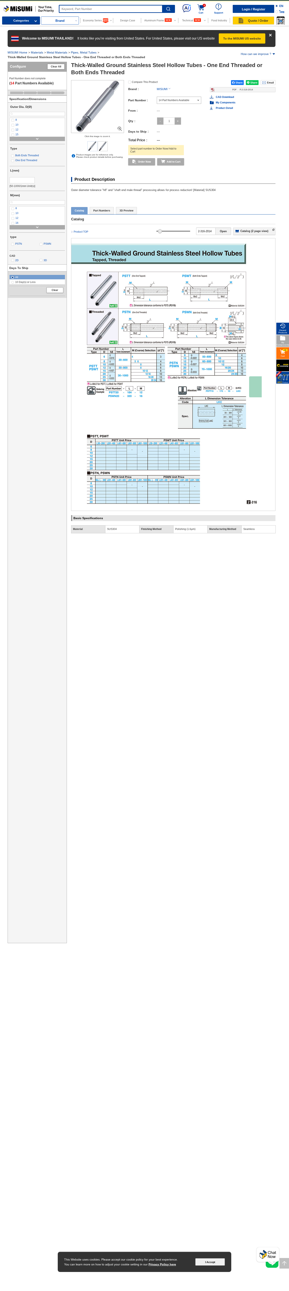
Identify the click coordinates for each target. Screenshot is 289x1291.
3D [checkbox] (45, 260)
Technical (187, 20)
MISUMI (162, 89)
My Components (225, 102)
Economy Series (92, 20)
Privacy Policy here (162, 1264)
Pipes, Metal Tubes (83, 52)
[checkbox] (37, 120)
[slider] (160, 231)
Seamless (249, 529)
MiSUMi (7, 7)
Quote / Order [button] (258, 20)
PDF (242, 89)
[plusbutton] (178, 121)
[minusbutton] (160, 121)
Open (223, 231)
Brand (60, 20)
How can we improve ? (256, 54)
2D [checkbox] (17, 260)
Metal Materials (57, 52)
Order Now (144, 161)
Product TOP (81, 231)
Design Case (127, 20)
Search (168, 9)
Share (239, 82)
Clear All (56, 66)
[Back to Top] (284, 1263)
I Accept (210, 1262)
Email (270, 82)
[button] (280, 20)
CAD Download (225, 97)
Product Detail (224, 108)
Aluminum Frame (154, 20)
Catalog (79, 210)
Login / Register (253, 9)
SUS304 (112, 529)
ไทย (281, 12)
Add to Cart (173, 161)
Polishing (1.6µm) (185, 529)
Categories (21, 20)
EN (281, 6)
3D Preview (126, 210)
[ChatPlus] (268, 1255)
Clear (55, 290)
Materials (37, 52)
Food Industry (219, 20)
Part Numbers (101, 210)
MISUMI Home (17, 52)
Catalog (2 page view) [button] (254, 231)
